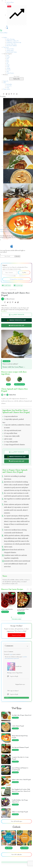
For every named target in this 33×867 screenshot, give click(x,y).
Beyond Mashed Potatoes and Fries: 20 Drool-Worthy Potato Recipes (18, 125)
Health (7, 65)
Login (11, 654)
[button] (28, 589)
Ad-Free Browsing (10, 39)
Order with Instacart (17, 320)
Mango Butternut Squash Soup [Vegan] (11, 227)
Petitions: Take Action (11, 44)
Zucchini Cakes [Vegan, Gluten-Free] (11, 168)
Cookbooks (10, 231)
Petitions (8, 70)
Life (7, 63)
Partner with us (3, 231)
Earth (7, 61)
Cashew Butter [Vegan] (8, 182)
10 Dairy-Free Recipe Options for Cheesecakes (13, 197)
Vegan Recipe (12, 289)
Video (7, 71)
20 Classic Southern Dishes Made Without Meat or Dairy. (15, 112)
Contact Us (8, 86)
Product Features (10, 73)
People (7, 66)
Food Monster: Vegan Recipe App (13, 42)
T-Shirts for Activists (14, 229)
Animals (8, 68)
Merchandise (9, 84)
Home (7, 55)
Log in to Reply (14, 676)
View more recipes (16, 619)
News (7, 60)
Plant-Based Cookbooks (11, 45)
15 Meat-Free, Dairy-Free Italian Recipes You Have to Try (16, 211)
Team (7, 87)
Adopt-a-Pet (30, 231)
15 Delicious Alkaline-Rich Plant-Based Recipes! (13, 139)
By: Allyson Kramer (8, 299)
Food (7, 58)
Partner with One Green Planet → (14, 367)
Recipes (8, 57)
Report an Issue (16, 635)
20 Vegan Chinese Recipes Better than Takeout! (13, 154)
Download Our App (17, 325)
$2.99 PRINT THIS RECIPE (17, 314)
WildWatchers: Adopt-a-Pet (12, 40)
